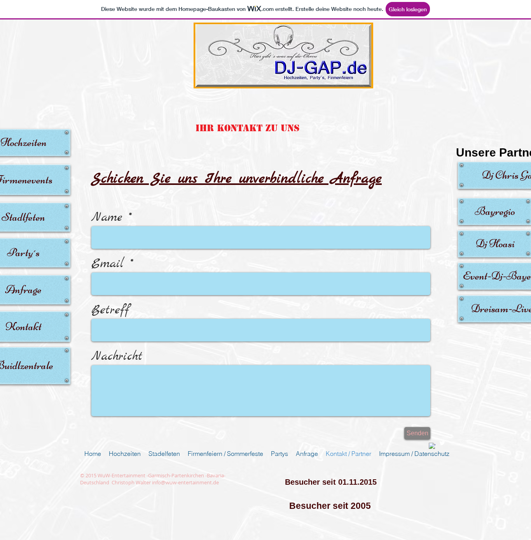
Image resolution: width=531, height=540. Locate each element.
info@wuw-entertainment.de (185, 482)
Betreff (110, 310)
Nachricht (117, 356)
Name (106, 217)
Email (107, 264)
